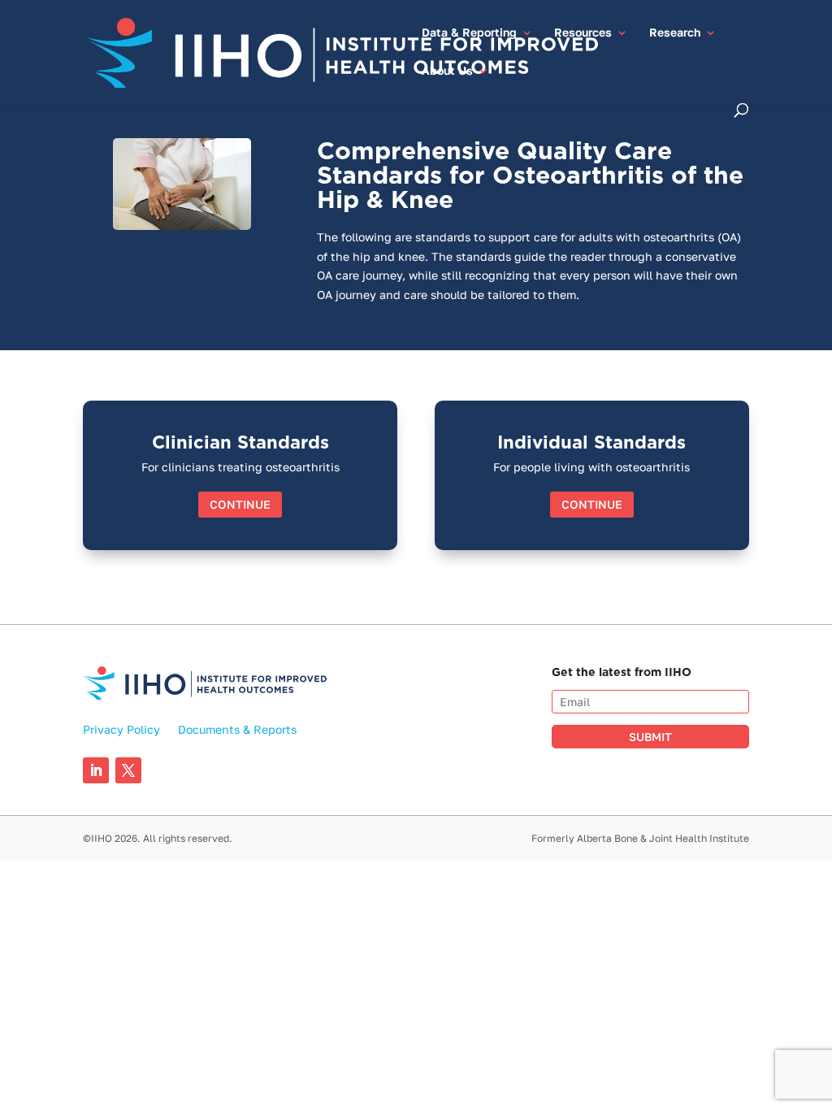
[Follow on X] (128, 770)
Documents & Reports (237, 730)
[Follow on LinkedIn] (96, 770)
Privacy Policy (121, 730)
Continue (240, 504)
